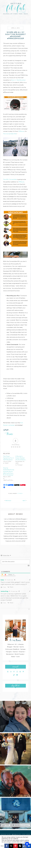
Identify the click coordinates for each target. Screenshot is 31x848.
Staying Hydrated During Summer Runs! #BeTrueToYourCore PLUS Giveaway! (9, 471)
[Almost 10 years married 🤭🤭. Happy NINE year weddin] (15, 749)
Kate (2, 580)
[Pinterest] (15, 846)
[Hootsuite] (20, 846)
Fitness (20, 493)
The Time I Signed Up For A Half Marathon (8, 458)
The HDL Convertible (10, 179)
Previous (8, 500)
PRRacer (21, 131)
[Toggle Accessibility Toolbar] (27, 844)
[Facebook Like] (24, 846)
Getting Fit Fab (15, 9)
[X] (11, 846)
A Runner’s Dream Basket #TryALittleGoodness (22, 458)
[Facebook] (6, 846)
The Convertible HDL (10, 133)
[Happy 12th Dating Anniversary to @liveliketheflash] (15, 781)
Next (24, 500)
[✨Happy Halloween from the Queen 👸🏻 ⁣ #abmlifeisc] (15, 813)
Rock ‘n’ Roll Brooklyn (18, 80)
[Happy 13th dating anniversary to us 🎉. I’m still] (15, 716)
